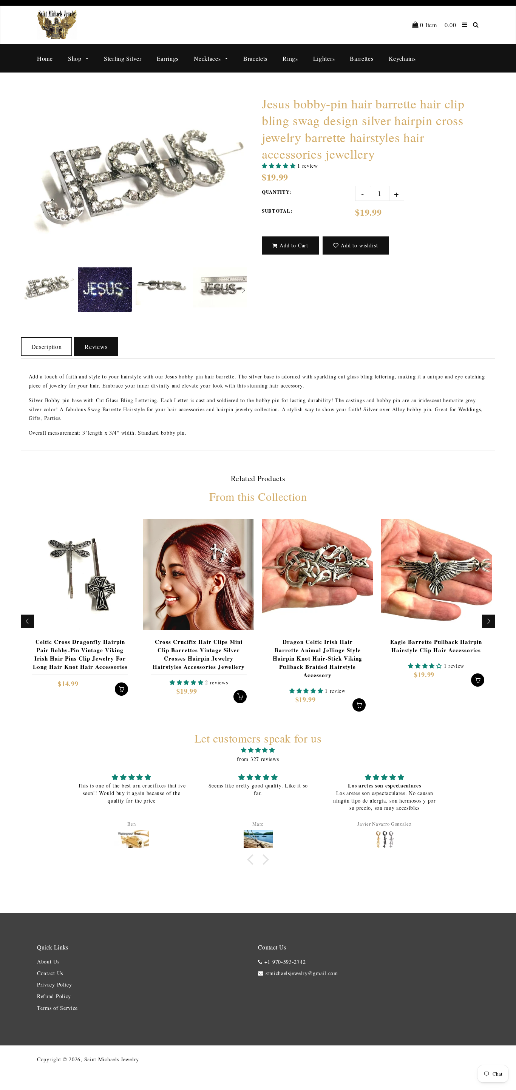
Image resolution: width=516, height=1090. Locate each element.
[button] (279, 165)
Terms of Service (57, 1007)
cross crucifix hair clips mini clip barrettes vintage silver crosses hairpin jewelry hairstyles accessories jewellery (199, 654)
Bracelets (255, 58)
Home (45, 58)
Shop (75, 58)
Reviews (96, 346)
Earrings (168, 58)
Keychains (402, 58)
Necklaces (208, 58)
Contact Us (50, 973)
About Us (48, 961)
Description (46, 346)
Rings (290, 58)
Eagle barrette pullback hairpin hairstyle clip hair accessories (436, 646)
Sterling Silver (123, 58)
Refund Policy (54, 996)
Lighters (324, 58)
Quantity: (276, 191)
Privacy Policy (54, 984)
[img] (258, 750)
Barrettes (361, 58)
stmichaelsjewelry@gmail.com (302, 973)
